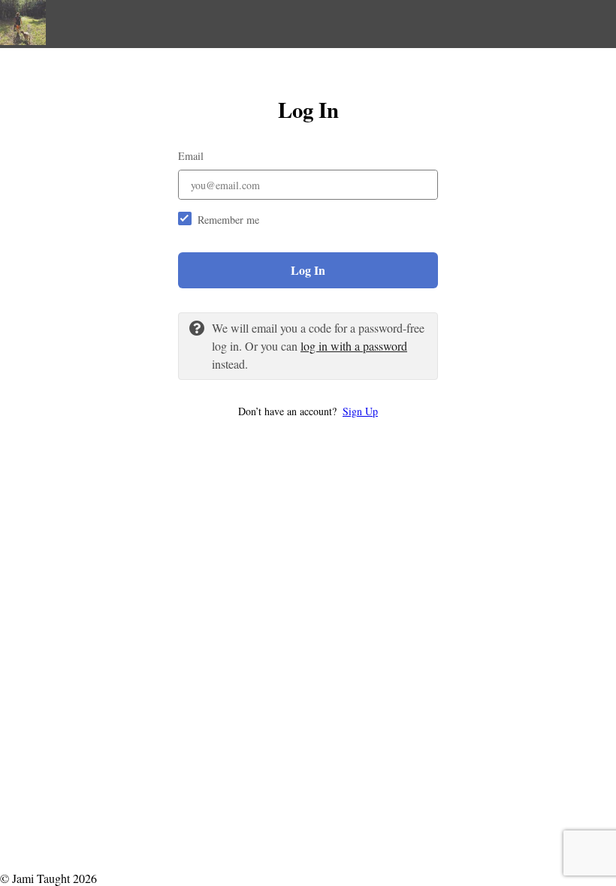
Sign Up (360, 411)
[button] (308, 411)
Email (191, 156)
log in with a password (353, 346)
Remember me (228, 219)
